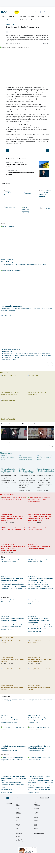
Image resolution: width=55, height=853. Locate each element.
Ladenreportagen (13, 16)
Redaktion (35, 813)
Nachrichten (36, 804)
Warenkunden (31, 16)
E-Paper (9, 8)
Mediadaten (15, 8)
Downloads (36, 820)
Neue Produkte (18, 813)
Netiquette (18, 840)
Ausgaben (35, 824)
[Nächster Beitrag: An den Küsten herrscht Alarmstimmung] (47, 150)
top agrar (17, 829)
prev (48, 364)
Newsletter (4, 8)
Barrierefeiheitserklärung (20, 841)
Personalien (18, 808)
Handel (17, 804)
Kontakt (21, 8)
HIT (16, 820)
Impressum (18, 836)
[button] (12, 32)
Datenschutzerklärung (20, 837)
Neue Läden (23, 16)
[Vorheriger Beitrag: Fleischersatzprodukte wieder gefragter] (7, 150)
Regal (17, 828)
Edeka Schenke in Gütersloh (35, 442)
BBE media (18, 824)
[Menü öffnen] (52, 12)
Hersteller (17, 805)
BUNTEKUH (18, 825)
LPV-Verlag (36, 812)
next (52, 364)
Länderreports (41, 16)
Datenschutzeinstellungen (39, 833)
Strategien (3, 16)
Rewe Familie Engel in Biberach (9, 442)
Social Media (50, 16)
